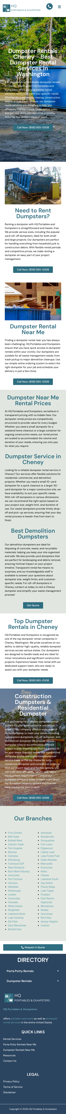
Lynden (12, 894)
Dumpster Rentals (19, 981)
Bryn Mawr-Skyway (19, 871)
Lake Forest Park (50, 856)
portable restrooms (22, 1018)
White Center (15, 906)
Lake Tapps (47, 890)
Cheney (45, 875)
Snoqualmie (47, 840)
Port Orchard (15, 879)
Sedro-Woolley (49, 859)
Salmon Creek (16, 844)
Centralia (13, 856)
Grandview (47, 913)
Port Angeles (15, 848)
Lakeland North (16, 913)
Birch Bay (46, 917)
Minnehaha (47, 906)
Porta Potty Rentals (20, 971)
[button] (59, 7)
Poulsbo (45, 894)
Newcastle (46, 863)
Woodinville (47, 836)
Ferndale (13, 902)
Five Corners (15, 832)
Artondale (46, 832)
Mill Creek (13, 836)
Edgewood (47, 848)
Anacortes (13, 875)
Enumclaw (47, 867)
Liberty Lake (47, 852)
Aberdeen (13, 886)
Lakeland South (49, 879)
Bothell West (15, 840)
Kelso (44, 871)
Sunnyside (14, 898)
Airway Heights (49, 921)
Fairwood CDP (16, 863)
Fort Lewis (46, 844)
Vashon (45, 925)
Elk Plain (13, 921)
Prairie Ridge (48, 886)
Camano (13, 883)
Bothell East (14, 929)
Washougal (14, 890)
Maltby (45, 910)
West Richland (16, 867)
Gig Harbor (47, 883)
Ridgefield (13, 910)
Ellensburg (14, 859)
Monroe (12, 852)
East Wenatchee (17, 925)
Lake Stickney (16, 917)
